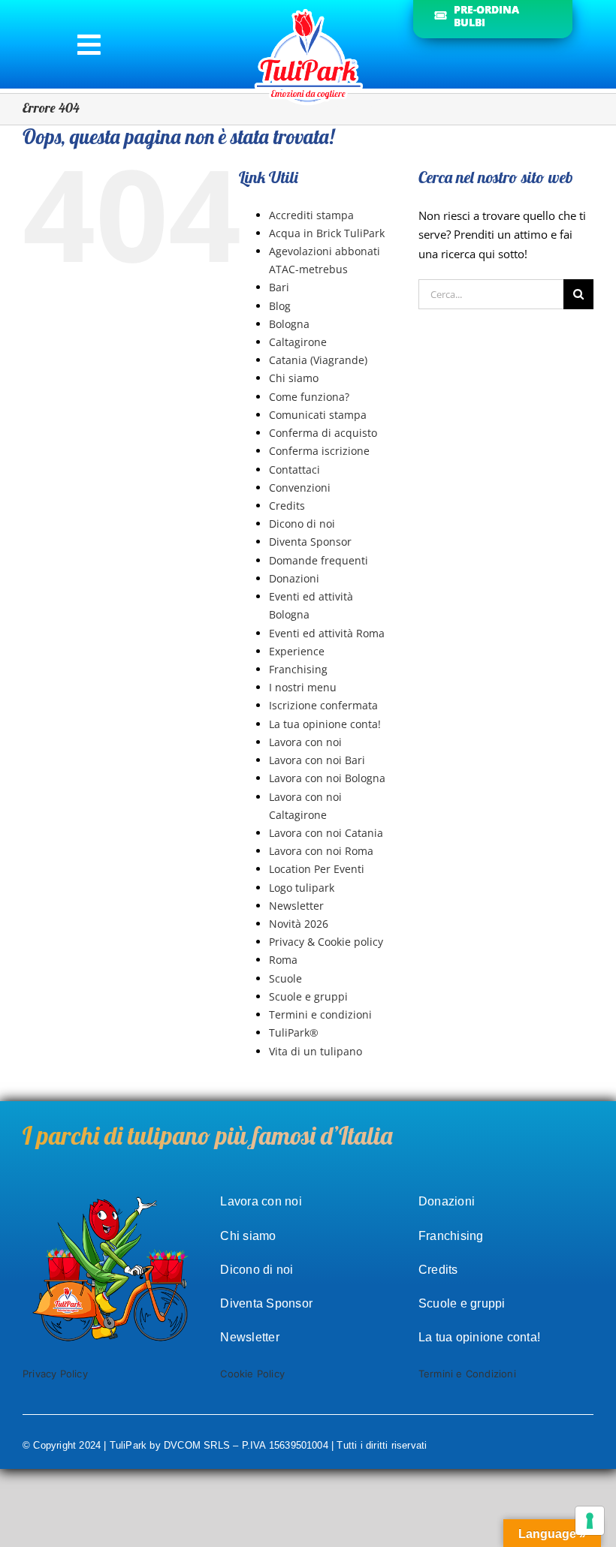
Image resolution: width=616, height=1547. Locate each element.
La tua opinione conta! (325, 724)
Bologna (289, 324)
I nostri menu (303, 687)
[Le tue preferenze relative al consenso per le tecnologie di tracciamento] (589, 1520)
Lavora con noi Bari (317, 760)
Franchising (298, 669)
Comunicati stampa (318, 415)
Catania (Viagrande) (318, 360)
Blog (280, 306)
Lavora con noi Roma (321, 851)
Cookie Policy (252, 1374)
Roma (283, 960)
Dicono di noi (302, 523)
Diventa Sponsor (310, 541)
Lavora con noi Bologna (327, 778)
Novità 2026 (298, 923)
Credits (287, 505)
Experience (297, 651)
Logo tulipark (301, 887)
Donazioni (294, 578)
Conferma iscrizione (319, 451)
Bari (279, 287)
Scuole (285, 978)
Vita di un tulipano (315, 1051)
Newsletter (296, 905)
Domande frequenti (318, 560)
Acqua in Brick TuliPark (327, 233)
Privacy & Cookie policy (326, 942)
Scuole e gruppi (308, 996)
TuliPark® (294, 1032)
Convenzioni (300, 487)
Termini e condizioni (320, 1014)
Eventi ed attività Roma (327, 633)
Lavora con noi (305, 742)
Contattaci (294, 469)
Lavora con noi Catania (326, 833)
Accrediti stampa (311, 215)
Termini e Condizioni (467, 1374)
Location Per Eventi (316, 869)
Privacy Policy (55, 1374)
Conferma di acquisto (323, 433)
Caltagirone (298, 342)
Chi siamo (294, 378)
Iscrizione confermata (323, 705)
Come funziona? (309, 397)
